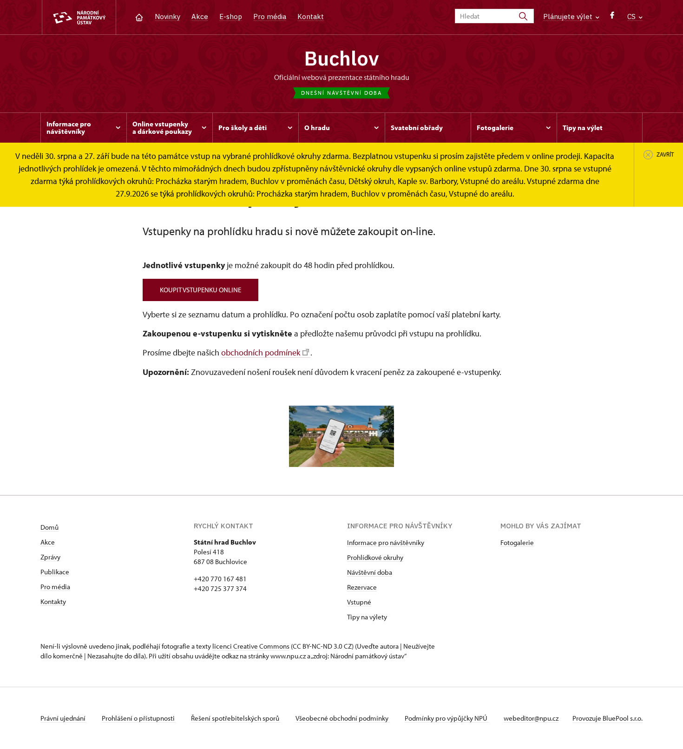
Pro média (269, 16)
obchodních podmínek (260, 352)
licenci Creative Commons (250, 646)
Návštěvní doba (369, 572)
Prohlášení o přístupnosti (139, 718)
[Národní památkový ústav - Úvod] (79, 17)
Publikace (54, 571)
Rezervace (362, 587)
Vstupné (359, 602)
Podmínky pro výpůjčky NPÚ (447, 718)
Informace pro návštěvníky (385, 542)
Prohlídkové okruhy (375, 557)
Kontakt (310, 16)
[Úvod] (139, 16)
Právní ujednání (63, 718)
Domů (49, 527)
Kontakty (53, 601)
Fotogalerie (517, 542)
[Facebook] (612, 17)
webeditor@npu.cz (531, 718)
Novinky (167, 16)
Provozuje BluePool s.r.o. (607, 718)
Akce (199, 16)
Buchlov (341, 58)
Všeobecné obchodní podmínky (343, 718)
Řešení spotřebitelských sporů (236, 718)
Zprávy (50, 556)
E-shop (230, 16)
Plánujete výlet (568, 16)
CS (632, 16)
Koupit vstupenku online (200, 289)
